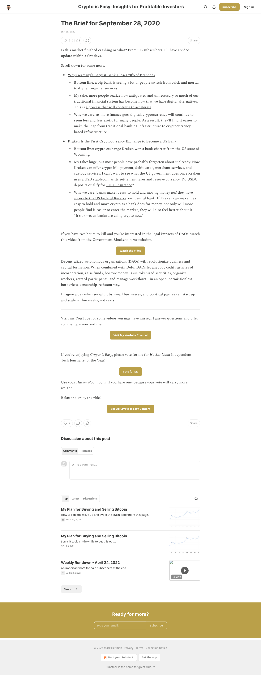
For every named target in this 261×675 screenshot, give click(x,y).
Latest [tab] (75, 498)
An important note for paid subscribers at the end (93, 568)
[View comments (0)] (78, 40)
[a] (185, 570)
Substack (111, 667)
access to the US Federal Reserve (100, 198)
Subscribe (229, 7)
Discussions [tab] (90, 498)
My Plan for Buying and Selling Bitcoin (94, 509)
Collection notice (156, 648)
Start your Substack (120, 657)
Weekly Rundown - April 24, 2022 (90, 562)
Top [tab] (65, 498)
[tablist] (77, 451)
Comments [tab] (70, 451)
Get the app (149, 657)
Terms (139, 648)
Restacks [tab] (86, 451)
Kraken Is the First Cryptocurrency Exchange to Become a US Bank (122, 141)
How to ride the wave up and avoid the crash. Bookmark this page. (105, 515)
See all (68, 589)
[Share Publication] (214, 7)
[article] (130, 517)
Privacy (128, 648)
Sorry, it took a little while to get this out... (88, 541)
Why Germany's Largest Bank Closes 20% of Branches (111, 75)
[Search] (205, 7)
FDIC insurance (119, 185)
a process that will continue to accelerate (118, 107)
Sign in (249, 7)
